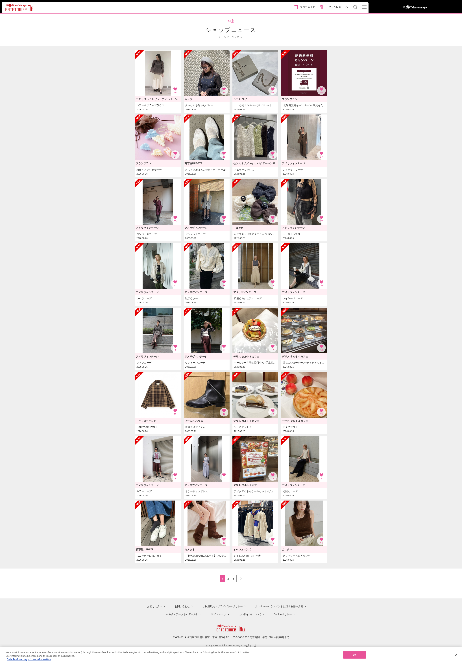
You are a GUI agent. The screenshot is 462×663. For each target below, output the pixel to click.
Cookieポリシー (283, 614)
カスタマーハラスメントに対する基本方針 (279, 606)
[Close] (456, 654)
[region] (231, 655)
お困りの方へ (154, 606)
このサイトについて (250, 614)
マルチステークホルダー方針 (182, 614)
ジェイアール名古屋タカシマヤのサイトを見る (229, 645)
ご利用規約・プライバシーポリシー (222, 606)
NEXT (239, 577)
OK (354, 654)
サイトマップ (218, 614)
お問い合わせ (182, 606)
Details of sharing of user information (29, 659)
